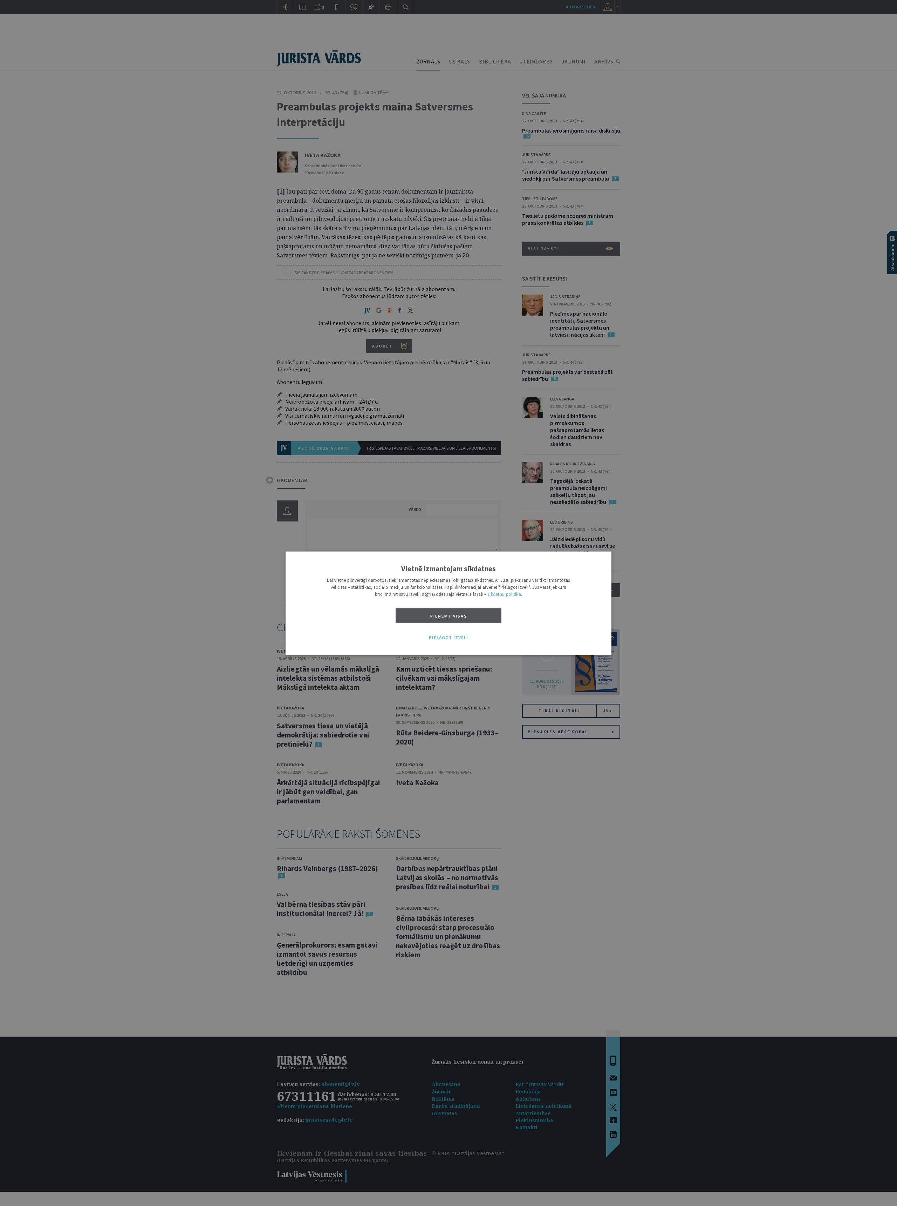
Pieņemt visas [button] (448, 615)
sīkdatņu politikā (504, 594)
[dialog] (448, 603)
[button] (448, 638)
